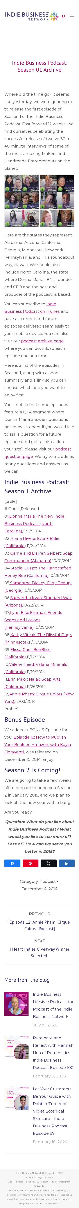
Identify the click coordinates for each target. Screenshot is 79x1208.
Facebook (30, 1181)
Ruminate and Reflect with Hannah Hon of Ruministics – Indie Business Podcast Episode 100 (53, 1053)
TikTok (53, 1181)
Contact (30, 1177)
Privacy (49, 1177)
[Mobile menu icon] (72, 16)
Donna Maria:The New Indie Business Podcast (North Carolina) (34, 523)
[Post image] (16, 1004)
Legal (40, 1177)
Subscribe (39, 1186)
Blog (10, 1181)
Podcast (48, 881)
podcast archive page (42, 341)
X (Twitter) (43, 1181)
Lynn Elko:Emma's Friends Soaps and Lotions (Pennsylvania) (33, 620)
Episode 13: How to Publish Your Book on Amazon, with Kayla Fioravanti (37, 744)
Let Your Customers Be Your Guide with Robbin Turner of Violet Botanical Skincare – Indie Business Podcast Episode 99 (52, 1111)
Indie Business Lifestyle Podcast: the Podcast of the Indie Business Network (53, 1005)
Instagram (64, 1181)
